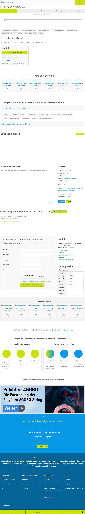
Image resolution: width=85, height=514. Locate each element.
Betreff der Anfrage (8, 249)
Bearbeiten (25, 479)
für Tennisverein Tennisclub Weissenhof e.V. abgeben (6, 364)
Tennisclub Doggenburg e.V (35, 84)
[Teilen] (79, 512)
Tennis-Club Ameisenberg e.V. (21, 84)
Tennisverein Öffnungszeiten (10, 58)
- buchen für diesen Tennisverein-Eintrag (78, 363)
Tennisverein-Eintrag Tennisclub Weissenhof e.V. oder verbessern (50, 364)
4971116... (9, 60)
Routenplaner (80, 133)
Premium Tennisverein (81, 77)
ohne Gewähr (55, 330)
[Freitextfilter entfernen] (77, 2)
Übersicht (9, 11)
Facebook (67, 479)
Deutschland (64, 181)
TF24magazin (43, 446)
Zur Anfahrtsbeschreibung (66, 255)
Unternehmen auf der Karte (8, 479)
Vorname (6, 260)
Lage (26, 11)
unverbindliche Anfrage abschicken (32, 285)
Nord (64, 184)
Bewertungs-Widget (27, 484)
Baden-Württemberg (70, 178)
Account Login (6, 505)
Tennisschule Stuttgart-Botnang (49, 84)
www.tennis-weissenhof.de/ (17, 63)
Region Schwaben (69, 188)
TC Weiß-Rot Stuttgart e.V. (63, 84)
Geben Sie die (11, 221)
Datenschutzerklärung (28, 281)
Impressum (46, 479)
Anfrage (77, 11)
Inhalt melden (68, 330)
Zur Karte (61, 252)
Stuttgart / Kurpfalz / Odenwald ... (66, 190)
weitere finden (21, 362)
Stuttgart (63, 175)
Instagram (67, 484)
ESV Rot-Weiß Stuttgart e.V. (77, 84)
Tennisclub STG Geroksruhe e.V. (7, 84)
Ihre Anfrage (7, 254)
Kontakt (69, 201)
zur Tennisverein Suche (1, 6)
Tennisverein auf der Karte (10, 56)
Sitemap (45, 492)
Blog (2, 488)
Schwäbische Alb (78, 188)
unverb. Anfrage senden (15, 52)
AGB (44, 484)
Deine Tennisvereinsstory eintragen (74, 488)
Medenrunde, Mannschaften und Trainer (16, 124)
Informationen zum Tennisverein (15, 108)
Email (5, 269)
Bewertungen (60, 11)
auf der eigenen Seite (64, 363)
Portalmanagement (48, 497)
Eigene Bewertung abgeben (60, 211)
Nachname (6, 264)
